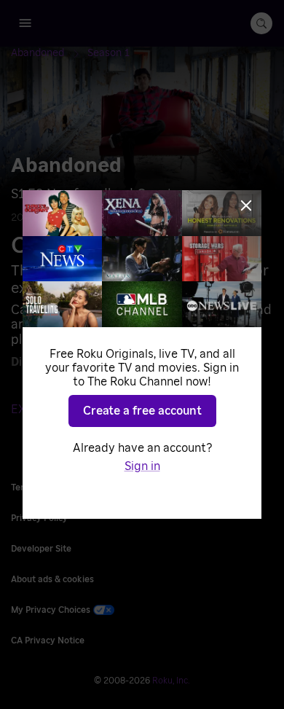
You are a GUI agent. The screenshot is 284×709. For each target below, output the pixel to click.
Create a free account (142, 411)
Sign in (142, 466)
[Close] (246, 205)
